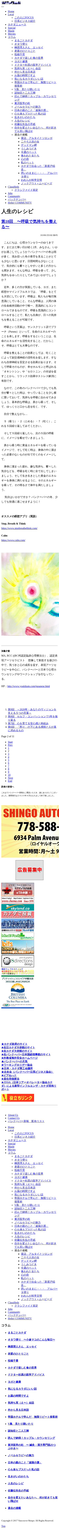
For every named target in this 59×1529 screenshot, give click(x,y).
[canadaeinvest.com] (17, 917)
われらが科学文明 (31, 180)
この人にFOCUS (24, 17)
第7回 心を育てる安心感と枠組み (28, 723)
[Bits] (17, 953)
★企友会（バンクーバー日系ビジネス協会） (27, 1071)
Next (10, 777)
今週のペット (29, 152)
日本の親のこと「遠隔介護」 (31, 110)
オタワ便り (21, 44)
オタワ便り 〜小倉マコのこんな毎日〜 (31, 1339)
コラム (12, 37)
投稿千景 (19, 54)
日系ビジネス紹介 (24, 21)
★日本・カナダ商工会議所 (17, 1068)
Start (10, 742)
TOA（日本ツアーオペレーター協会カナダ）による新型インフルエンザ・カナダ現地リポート (28, 1086)
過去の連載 (14, 1508)
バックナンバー (17, 199)
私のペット (27, 162)
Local (11, 14)
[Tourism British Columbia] (17, 1007)
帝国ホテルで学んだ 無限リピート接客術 (33, 1416)
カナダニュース (17, 24)
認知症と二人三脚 (24, 92)
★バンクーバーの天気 (14, 1061)
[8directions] (17, 966)
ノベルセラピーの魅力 (27, 106)
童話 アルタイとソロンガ (36, 138)
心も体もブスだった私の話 (30, 113)
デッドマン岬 (29, 145)
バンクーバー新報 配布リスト (26, 1121)
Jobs (10, 193)
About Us (13, 1115)
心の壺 (25, 159)
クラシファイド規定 (26, 190)
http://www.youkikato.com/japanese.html (28, 686)
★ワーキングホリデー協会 (16, 1064)
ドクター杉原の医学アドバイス (32, 64)
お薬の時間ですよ (24, 75)
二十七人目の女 (30, 141)
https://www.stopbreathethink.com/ (19, 528)
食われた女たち (30, 155)
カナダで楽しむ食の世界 (28, 57)
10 (9, 774)
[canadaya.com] (17, 973)
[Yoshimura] (17, 931)
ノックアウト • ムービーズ (36, 183)
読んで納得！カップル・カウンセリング (31, 1437)
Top (3, 1526)
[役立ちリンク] (17, 1100)
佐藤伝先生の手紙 (24, 124)
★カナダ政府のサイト (14, 1044)
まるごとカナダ (23, 40)
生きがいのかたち (24, 117)
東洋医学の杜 (22, 103)
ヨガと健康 (21, 61)
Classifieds (13, 186)
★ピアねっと (9, 1075)
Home (11, 11)
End (10, 780)
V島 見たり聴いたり (27, 89)
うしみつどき (29, 148)
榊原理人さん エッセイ (28, 47)
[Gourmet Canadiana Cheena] (17, 902)
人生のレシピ (22, 120)
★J (3, 1082)
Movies (12, 33)
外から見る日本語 (24, 71)
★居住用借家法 (10, 1078)
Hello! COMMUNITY (20, 202)
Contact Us (14, 1118)
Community (14, 196)
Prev (10, 745)
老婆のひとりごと (24, 50)
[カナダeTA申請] (17, 895)
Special (11, 27)
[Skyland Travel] (17, 909)
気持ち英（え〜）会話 (27, 68)
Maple (11, 30)
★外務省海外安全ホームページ (19, 1057)
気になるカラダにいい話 (28, 78)
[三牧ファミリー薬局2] (17, 938)
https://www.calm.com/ (13, 540)
